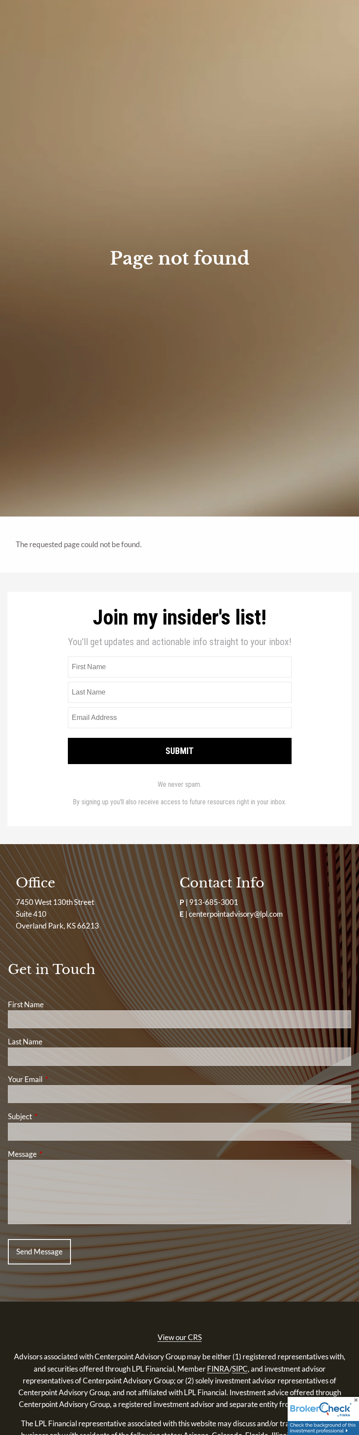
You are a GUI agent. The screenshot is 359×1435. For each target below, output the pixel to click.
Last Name (25, 1041)
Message (56, 1154)
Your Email (59, 1079)
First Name (26, 1004)
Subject (54, 1116)
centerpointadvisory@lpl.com (236, 913)
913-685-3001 (213, 902)
